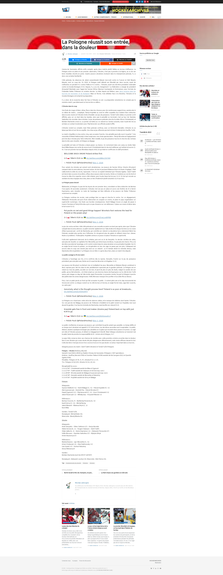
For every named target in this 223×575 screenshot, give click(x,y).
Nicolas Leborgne (73, 54)
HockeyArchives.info (121, 1)
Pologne (85, 463)
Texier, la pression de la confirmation (156, 116)
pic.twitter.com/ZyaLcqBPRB (98, 217)
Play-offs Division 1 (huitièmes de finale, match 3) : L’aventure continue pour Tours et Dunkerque (153, 161)
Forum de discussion (104, 1)
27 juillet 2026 (130, 545)
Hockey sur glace (70, 21)
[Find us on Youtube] (148, 1)
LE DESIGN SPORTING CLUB (104, 570)
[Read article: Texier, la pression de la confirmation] (145, 117)
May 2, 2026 (98, 163)
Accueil (68, 17)
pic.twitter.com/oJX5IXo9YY (76, 292)
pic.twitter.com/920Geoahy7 (98, 316)
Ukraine (92, 463)
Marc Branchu (68, 547)
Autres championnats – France (105, 17)
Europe (142, 17)
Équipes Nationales (99, 21)
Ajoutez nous (150, 60)
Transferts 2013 (145, 132)
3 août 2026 (103, 545)
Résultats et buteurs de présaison (155, 92)
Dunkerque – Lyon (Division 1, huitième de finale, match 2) (153, 141)
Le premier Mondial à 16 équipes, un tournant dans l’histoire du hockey (124, 528)
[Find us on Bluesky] (137, 1)
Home (63, 21)
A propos (95, 1)
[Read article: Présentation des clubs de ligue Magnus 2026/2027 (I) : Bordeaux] (145, 103)
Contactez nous (88, 1)
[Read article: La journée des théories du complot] (73, 516)
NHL (153, 17)
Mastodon (158, 563)
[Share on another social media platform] (134, 63)
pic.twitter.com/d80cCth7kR (98, 158)
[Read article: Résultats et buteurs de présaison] (145, 93)
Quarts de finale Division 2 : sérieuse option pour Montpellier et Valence (153, 150)
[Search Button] (81, 1)
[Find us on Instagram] (145, 1)
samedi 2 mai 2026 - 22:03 (88, 54)
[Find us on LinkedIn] (142, 1)
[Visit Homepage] (68, 9)
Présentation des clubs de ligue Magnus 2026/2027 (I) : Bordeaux (155, 104)
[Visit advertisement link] (129, 10)
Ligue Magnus (82, 17)
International (128, 17)
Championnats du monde (73, 463)
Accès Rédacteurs (156, 1)
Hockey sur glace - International (84, 21)
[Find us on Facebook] (139, 1)
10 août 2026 (78, 547)
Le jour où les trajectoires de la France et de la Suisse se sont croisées (97, 528)
